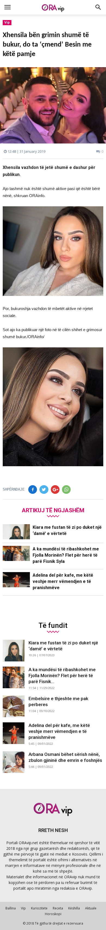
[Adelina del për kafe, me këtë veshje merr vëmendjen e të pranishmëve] (16, 580)
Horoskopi (53, 914)
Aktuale (90, 908)
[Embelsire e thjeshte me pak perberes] (13, 706)
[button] (98, 7)
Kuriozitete (39, 908)
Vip (7, 22)
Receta (58, 908)
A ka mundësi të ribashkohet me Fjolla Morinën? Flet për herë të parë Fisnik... (62, 675)
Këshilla (74, 908)
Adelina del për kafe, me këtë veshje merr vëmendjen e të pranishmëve (63, 581)
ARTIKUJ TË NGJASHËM (53, 510)
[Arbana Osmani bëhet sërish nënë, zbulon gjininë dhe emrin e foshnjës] (13, 762)
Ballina (10, 908)
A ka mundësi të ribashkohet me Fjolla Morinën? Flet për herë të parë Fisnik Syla (66, 555)
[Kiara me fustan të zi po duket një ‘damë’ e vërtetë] (16, 532)
